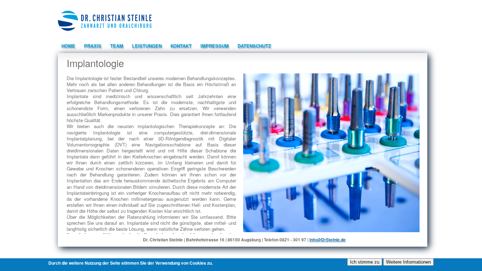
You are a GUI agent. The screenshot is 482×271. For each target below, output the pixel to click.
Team (116, 45)
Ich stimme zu (364, 262)
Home (68, 45)
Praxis (92, 45)
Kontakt (181, 45)
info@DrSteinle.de (327, 239)
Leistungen (147, 45)
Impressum (214, 45)
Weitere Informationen (408, 262)
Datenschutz (254, 45)
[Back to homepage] (105, 33)
